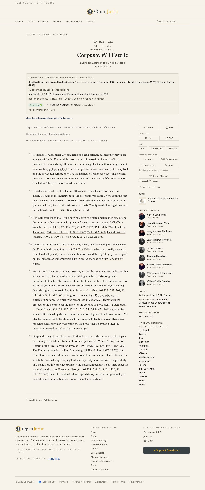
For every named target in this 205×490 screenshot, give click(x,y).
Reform (142, 365)
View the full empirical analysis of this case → (49, 118)
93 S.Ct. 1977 (85, 227)
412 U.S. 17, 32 (59, 227)
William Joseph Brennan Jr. (160, 273)
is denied (64, 133)
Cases (19, 21)
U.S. (54, 34)
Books (91, 21)
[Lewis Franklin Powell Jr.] (142, 241)
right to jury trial (57, 169)
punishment (145, 361)
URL (143, 149)
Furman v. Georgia (72, 99)
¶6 (30, 336)
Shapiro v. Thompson (93, 99)
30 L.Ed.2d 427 (54, 295)
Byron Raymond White (158, 223)
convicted (144, 330)
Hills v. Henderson (140, 82)
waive (141, 380)
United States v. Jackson (66, 244)
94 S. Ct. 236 (102, 46)
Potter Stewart (154, 248)
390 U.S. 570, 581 (54, 236)
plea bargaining (147, 357)
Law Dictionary (98, 440)
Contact (63, 482)
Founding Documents (102, 461)
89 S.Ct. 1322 (78, 232)
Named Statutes (99, 457)
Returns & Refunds (81, 482)
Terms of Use (118, 482)
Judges (56, 21)
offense (143, 353)
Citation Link (156, 149)
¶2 (30, 190)
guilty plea (50, 285)
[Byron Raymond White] (142, 225)
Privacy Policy (136, 482)
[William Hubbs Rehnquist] (142, 266)
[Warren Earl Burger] (142, 216)
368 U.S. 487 (60, 309)
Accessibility (46, 482)
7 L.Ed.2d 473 (94, 309)
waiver (142, 384)
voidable (143, 376)
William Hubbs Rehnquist (159, 264)
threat (142, 372)
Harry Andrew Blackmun (159, 231)
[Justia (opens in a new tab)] (54, 459)
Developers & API (153, 432)
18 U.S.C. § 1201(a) (81, 249)
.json (40, 400)
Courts (43, 21)
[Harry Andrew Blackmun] (142, 233)
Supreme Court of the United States (102, 62)
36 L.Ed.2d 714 (103, 227)
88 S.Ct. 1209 (74, 236)
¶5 (30, 271)
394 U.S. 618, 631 (57, 232)
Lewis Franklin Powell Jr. (159, 239)
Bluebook (173, 149)
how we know (88, 105)
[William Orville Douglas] (142, 283)
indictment (144, 345)
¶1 (30, 154)
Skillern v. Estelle (166, 82)
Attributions (101, 482)
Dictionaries (74, 21)
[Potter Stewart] (142, 250)
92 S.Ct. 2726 (107, 369)
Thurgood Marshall (156, 256)
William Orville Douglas (158, 281)
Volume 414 (44, 34)
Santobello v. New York (50, 99)
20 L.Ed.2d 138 (93, 236)
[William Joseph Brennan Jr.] (142, 275)
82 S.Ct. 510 (77, 309)
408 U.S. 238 (89, 369)
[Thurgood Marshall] (142, 258)
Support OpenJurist (166, 450)
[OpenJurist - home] (102, 11)
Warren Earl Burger (156, 214)
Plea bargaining (104, 295)
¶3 (30, 217)
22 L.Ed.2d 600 (96, 232)
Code (31, 21)
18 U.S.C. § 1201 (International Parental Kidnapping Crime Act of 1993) (73, 94)
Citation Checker (100, 469)
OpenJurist (31, 34)
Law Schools (97, 453)
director (143, 334)
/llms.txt (148, 436)
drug (141, 338)
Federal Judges (99, 444)
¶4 (30, 244)
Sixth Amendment (112, 259)
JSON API (148, 441)
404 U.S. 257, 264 (109, 290)
